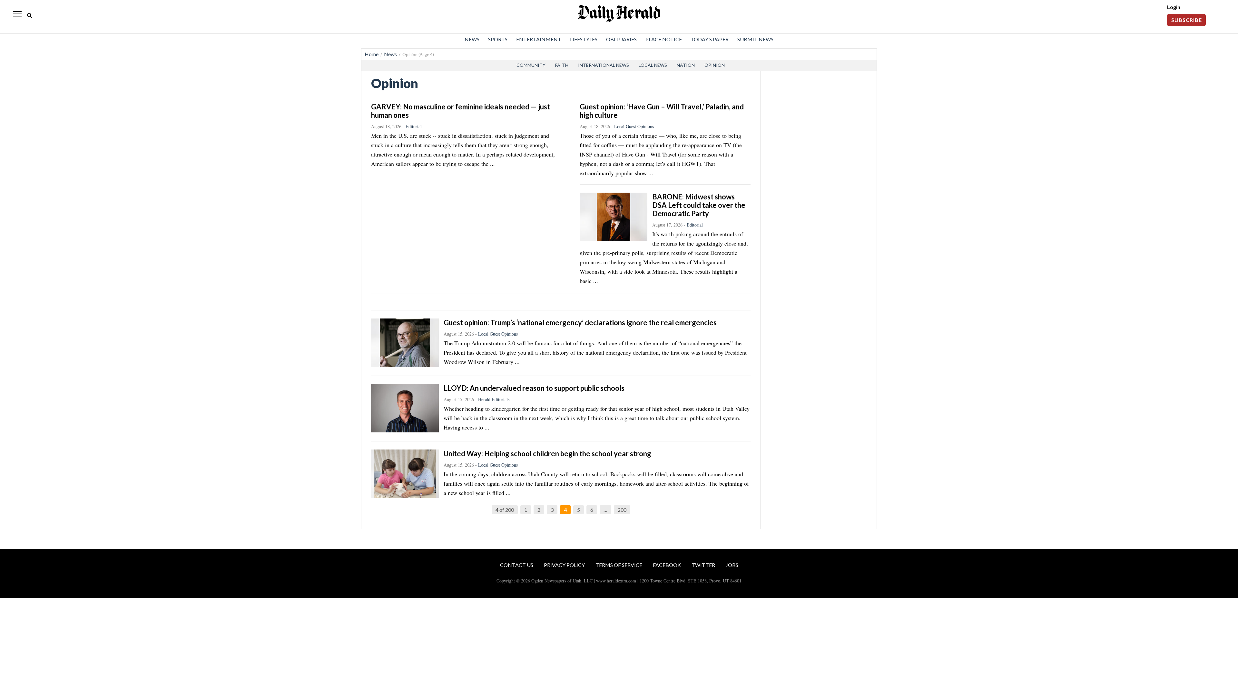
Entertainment (538, 39)
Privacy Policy (564, 565)
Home (371, 54)
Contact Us (516, 565)
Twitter (703, 565)
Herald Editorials (493, 399)
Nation (686, 65)
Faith (561, 65)
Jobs (732, 565)
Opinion (714, 65)
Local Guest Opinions (634, 126)
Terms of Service (618, 565)
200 (622, 510)
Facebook (667, 565)
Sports (497, 39)
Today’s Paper (710, 39)
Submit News (755, 39)
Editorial (414, 126)
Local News (653, 65)
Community (530, 65)
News (472, 39)
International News (603, 65)
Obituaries (621, 39)
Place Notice (663, 39)
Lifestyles (583, 39)
